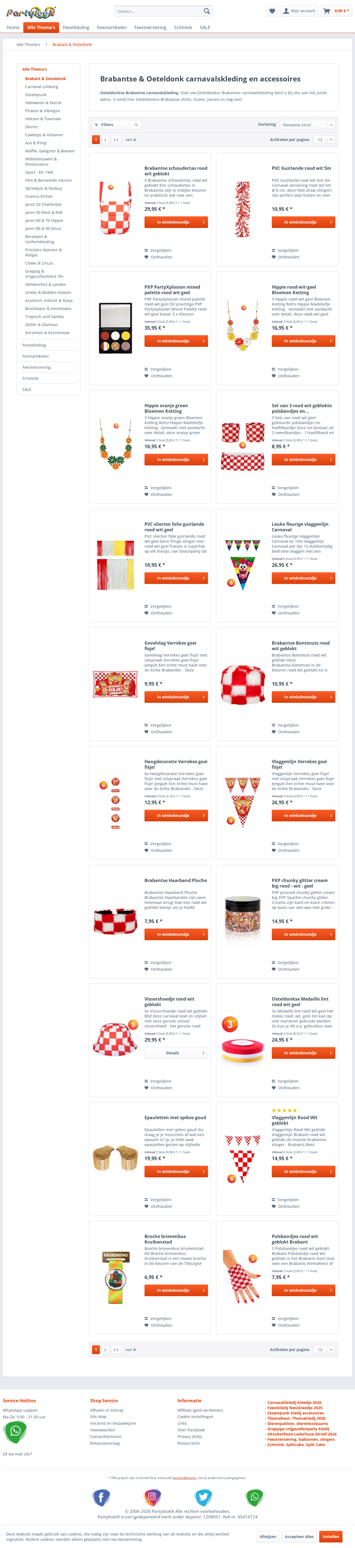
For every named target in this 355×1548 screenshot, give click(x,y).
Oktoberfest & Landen (45, 284)
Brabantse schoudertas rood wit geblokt (175, 170)
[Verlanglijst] (272, 11)
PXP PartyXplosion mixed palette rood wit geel (172, 289)
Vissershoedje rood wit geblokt (169, 1001)
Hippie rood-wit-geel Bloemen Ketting (294, 289)
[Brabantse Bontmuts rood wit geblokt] (242, 684)
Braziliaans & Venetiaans (48, 308)
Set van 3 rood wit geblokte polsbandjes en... (302, 408)
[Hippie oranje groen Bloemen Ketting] (115, 447)
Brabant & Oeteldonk (45, 78)
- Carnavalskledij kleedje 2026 (293, 1402)
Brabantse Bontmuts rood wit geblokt (301, 645)
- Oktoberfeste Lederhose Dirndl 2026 (301, 1434)
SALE (26, 389)
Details (172, 1052)
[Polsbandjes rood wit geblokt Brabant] (242, 1278)
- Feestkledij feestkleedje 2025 (294, 1407)
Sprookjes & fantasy (43, 188)
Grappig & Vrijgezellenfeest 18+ (44, 273)
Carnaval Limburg (41, 86)
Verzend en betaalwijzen (113, 1423)
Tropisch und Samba (44, 316)
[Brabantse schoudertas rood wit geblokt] (115, 209)
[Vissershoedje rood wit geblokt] (115, 1040)
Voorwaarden (102, 1429)
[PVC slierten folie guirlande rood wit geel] (115, 565)
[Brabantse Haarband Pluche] (115, 922)
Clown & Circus (39, 263)
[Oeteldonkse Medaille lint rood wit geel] (242, 1040)
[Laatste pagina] (116, 139)
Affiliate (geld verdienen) (200, 1410)
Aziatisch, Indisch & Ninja (49, 300)
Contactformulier (106, 1436)
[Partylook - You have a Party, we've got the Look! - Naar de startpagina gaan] (31, 12)
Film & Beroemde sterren (48, 180)
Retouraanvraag (105, 1443)
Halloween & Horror (43, 102)
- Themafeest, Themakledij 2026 (295, 1418)
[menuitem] (164, 11)
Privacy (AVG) (190, 1436)
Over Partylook (191, 1429)
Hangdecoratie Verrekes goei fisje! (175, 764)
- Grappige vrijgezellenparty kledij (297, 1428)
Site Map (98, 1416)
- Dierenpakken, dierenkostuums (296, 1423)
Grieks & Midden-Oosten (48, 292)
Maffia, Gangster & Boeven (50, 150)
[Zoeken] (207, 11)
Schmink (30, 378)
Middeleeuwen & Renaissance (41, 161)
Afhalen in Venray (106, 1410)
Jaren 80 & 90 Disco (43, 228)
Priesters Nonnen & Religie (43, 252)
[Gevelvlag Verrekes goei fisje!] (115, 684)
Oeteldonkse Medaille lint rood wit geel (300, 1001)
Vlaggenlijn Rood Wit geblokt (295, 1120)
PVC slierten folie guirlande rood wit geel (174, 526)
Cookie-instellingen (195, 1416)
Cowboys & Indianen (44, 134)
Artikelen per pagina (289, 139)
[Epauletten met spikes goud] (115, 1159)
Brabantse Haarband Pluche (175, 880)
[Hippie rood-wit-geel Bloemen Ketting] (242, 328)
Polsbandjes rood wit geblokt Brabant (295, 1239)
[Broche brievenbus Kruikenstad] (115, 1278)
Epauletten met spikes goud (175, 1118)
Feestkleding (34, 345)
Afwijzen (268, 1536)
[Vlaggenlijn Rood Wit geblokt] (242, 1159)
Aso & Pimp (36, 142)
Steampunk (36, 94)
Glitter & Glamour (41, 324)
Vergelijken (160, 250)
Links (182, 1423)
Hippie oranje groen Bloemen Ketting (166, 408)
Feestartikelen (35, 356)
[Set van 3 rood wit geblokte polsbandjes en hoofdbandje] (242, 447)
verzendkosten (184, 1477)
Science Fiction (39, 196)
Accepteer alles (299, 1536)
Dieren (31, 126)
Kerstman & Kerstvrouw (47, 332)
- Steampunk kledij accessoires (294, 1413)
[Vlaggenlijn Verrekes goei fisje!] (242, 803)
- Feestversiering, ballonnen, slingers (300, 1439)
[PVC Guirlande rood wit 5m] (242, 209)
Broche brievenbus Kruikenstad (165, 1239)
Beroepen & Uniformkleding (39, 239)
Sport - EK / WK (39, 172)
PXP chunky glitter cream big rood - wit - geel (300, 883)
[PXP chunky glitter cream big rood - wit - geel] (242, 922)
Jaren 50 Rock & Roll (43, 212)
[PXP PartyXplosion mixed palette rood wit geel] (115, 328)
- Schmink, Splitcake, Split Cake (295, 1444)
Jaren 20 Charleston (43, 204)
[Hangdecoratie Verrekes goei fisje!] (115, 803)
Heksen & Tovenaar (43, 118)
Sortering (267, 124)
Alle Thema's (34, 69)
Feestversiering (36, 367)
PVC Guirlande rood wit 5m (301, 168)
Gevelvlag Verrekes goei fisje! (170, 645)
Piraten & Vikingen (42, 110)
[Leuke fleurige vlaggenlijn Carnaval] (242, 565)
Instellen (331, 1536)
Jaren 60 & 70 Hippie (44, 220)
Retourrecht (189, 1443)
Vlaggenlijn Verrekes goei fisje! (299, 764)
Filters (106, 124)
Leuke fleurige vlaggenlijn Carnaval (300, 526)
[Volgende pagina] (105, 139)
